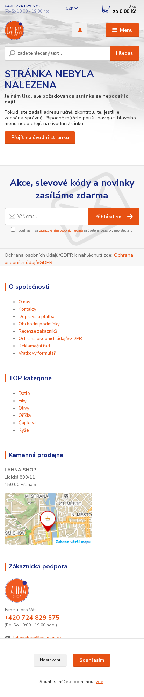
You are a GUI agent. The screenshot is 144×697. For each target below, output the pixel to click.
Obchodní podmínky (39, 324)
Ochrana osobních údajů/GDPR (50, 339)
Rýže (24, 430)
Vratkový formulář (37, 353)
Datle (24, 393)
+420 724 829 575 (22, 6)
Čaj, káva (28, 423)
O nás (24, 302)
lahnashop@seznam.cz (37, 638)
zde (99, 681)
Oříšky (25, 415)
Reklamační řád (34, 346)
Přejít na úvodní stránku (40, 137)
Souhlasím (91, 660)
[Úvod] (33, 30)
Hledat (124, 53)
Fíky (23, 401)
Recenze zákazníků (38, 331)
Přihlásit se (108, 216)
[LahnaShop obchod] (48, 519)
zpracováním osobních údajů (61, 230)
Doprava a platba (37, 317)
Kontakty (27, 309)
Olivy (24, 408)
